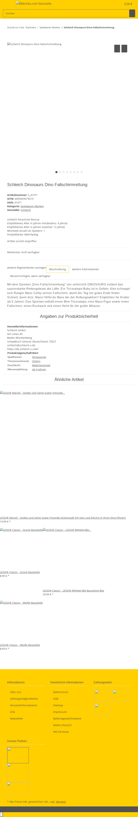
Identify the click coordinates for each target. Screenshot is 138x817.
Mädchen (37, 365)
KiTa (12, 712)
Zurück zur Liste (15, 27)
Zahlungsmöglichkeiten (24, 698)
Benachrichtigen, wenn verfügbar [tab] (30, 276)
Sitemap (58, 705)
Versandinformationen (23, 705)
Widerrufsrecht (62, 725)
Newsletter (16, 718)
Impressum (60, 712)
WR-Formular (61, 731)
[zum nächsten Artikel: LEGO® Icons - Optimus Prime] (123, 28)
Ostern (36, 361)
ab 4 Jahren (39, 369)
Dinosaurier (39, 357)
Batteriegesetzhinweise (67, 718)
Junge (46, 365)
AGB (55, 698)
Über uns (15, 692)
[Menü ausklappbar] (7, 4)
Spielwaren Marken (32, 206)
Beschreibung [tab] (57, 269)
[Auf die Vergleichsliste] (117, 48)
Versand (61, 801)
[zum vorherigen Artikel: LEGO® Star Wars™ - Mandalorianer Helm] (117, 28)
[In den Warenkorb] (10, 40)
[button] (112, 4)
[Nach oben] (1, 814)
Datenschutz (60, 692)
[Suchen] (132, 13)
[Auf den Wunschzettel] (124, 48)
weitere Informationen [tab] (85, 269)
